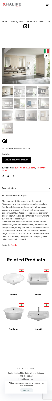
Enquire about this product (16, 160)
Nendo (14, 245)
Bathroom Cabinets (36, 21)
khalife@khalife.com (26, 379)
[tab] (26, 188)
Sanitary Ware (17, 21)
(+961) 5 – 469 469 (26, 376)
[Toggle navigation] (41, 4)
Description (9, 188)
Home (4, 21)
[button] (46, 55)
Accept (26, 390)
